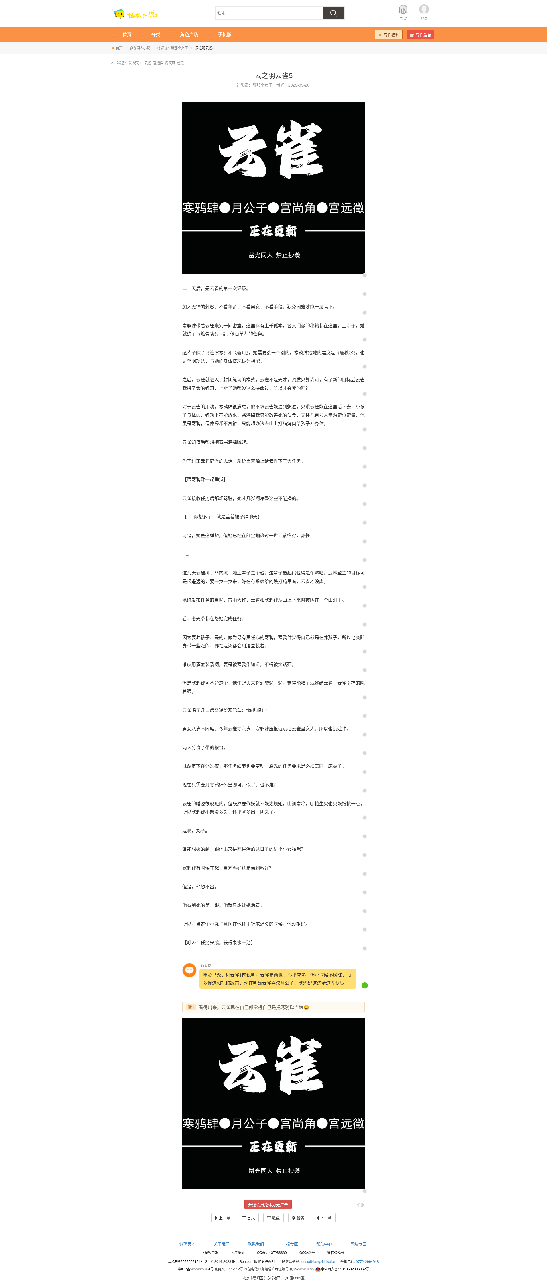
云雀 (147, 62)
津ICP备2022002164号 (196, 1268)
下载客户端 (209, 1252)
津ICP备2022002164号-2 (187, 1261)
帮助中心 (324, 1244)
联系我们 (256, 1244)
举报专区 (290, 1244)
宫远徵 (158, 62)
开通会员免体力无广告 (268, 1204)
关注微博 (237, 1252)
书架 (403, 18)
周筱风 (170, 62)
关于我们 (222, 1244)
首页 (119, 47)
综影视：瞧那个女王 (172, 47)
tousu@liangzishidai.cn (319, 1261)
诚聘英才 (187, 1244)
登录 (424, 18)
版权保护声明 (264, 1261)
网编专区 (358, 1244)
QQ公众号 (307, 1252)
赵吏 (180, 62)
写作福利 (391, 35)
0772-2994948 (367, 1261)
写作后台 (423, 35)
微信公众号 (335, 1252)
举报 (361, 1204)
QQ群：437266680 (272, 1252)
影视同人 (136, 62)
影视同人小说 (140, 47)
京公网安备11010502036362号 (345, 1268)
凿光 (280, 85)
